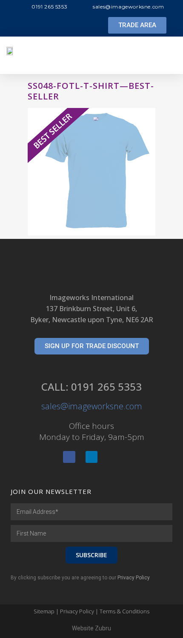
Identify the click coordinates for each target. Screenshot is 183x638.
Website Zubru (91, 628)
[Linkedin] (92, 457)
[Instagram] (114, 457)
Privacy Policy (133, 578)
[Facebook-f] (69, 457)
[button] (137, 25)
